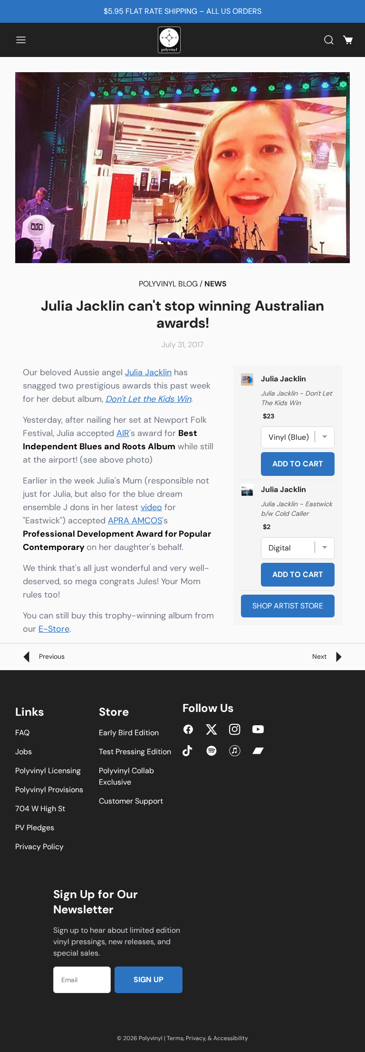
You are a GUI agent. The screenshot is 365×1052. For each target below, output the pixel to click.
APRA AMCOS (135, 520)
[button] (21, 40)
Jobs (23, 752)
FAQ (22, 733)
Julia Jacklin (148, 372)
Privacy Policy (39, 847)
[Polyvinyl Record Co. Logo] (171, 40)
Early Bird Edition (129, 733)
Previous (51, 656)
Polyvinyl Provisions (49, 790)
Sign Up (148, 980)
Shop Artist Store (287, 606)
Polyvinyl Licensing (48, 771)
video (151, 507)
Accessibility (230, 1038)
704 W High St (40, 809)
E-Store (53, 629)
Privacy (195, 1038)
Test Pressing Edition (135, 752)
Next (320, 656)
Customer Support (131, 801)
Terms (175, 1038)
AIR (122, 433)
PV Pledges (34, 828)
